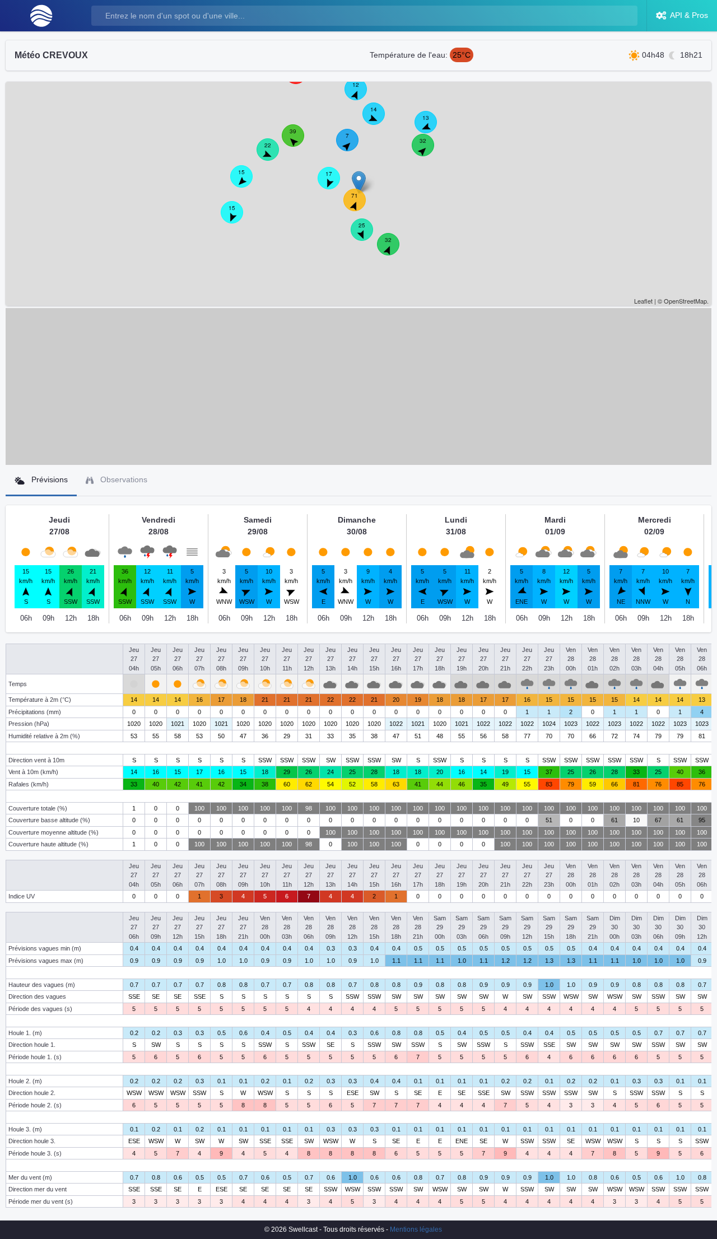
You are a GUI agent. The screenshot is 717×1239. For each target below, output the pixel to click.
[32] (394, 250)
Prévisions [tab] (48, 479)
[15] (247, 182)
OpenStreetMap (685, 300)
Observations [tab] (122, 479)
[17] (335, 184)
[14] (379, 120)
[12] (361, 95)
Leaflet (643, 300)
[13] (432, 128)
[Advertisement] (358, 386)
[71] (360, 206)
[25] (368, 235)
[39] (299, 141)
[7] (353, 146)
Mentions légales (416, 1229)
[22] (274, 155)
